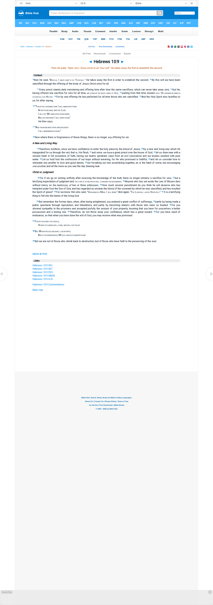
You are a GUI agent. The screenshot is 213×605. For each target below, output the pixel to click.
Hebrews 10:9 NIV (42, 265)
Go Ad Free (7, 592)
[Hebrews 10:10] (209, 280)
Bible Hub (37, 289)
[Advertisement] (106, 352)
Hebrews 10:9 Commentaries (48, 284)
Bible (22, 47)
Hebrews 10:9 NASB (43, 275)
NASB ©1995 (39, 254)
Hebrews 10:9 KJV (42, 279)
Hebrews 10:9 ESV (42, 272)
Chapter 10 (39, 47)
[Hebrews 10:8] (4, 280)
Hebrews (29, 47)
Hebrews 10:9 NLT (42, 268)
